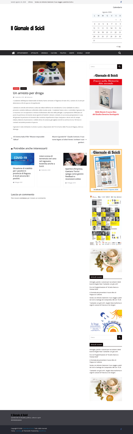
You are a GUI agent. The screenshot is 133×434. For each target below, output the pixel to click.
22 (115, 32)
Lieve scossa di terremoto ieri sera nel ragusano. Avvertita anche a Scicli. (47, 161)
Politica (63, 53)
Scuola (79, 53)
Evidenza (23, 88)
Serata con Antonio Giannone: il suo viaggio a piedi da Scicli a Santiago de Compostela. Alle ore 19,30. (54, 3)
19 (103, 32)
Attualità (34, 53)
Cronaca (44, 53)
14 (111, 28)
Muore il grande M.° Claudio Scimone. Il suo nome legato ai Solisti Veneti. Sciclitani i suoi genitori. (68, 139)
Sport (88, 53)
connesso (23, 198)
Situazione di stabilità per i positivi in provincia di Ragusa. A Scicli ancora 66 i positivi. (22, 173)
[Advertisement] (104, 133)
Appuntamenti (22, 53)
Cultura (54, 53)
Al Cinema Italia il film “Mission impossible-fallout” (29, 138)
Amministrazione (16, 420)
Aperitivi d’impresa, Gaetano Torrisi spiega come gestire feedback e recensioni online (74, 173)
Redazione (29, 97)
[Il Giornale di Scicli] (13, 53)
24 (94, 36)
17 (94, 32)
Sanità (71, 53)
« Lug (118, 46)
